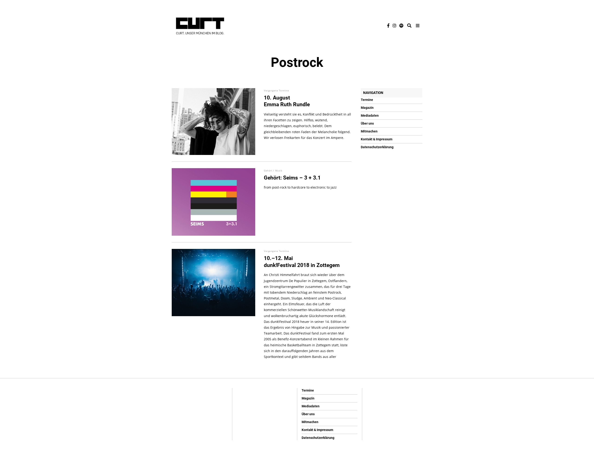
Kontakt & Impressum (376, 139)
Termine (367, 100)
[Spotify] (401, 25)
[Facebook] (388, 25)
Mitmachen (369, 131)
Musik (278, 170)
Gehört (268, 170)
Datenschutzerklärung (377, 147)
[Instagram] (394, 25)
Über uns (367, 123)
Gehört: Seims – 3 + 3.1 (292, 178)
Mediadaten (370, 115)
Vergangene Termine (276, 90)
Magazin (367, 107)
